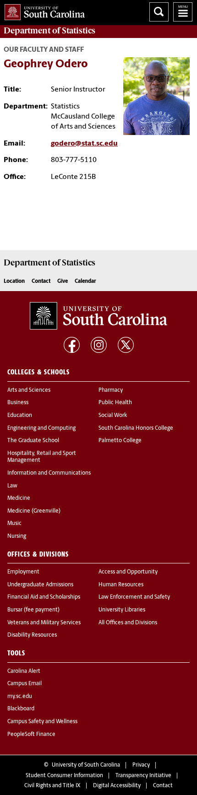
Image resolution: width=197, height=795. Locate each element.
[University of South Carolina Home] (42, 10)
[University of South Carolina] (98, 315)
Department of (49, 31)
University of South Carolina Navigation (182, 12)
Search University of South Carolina (159, 12)
